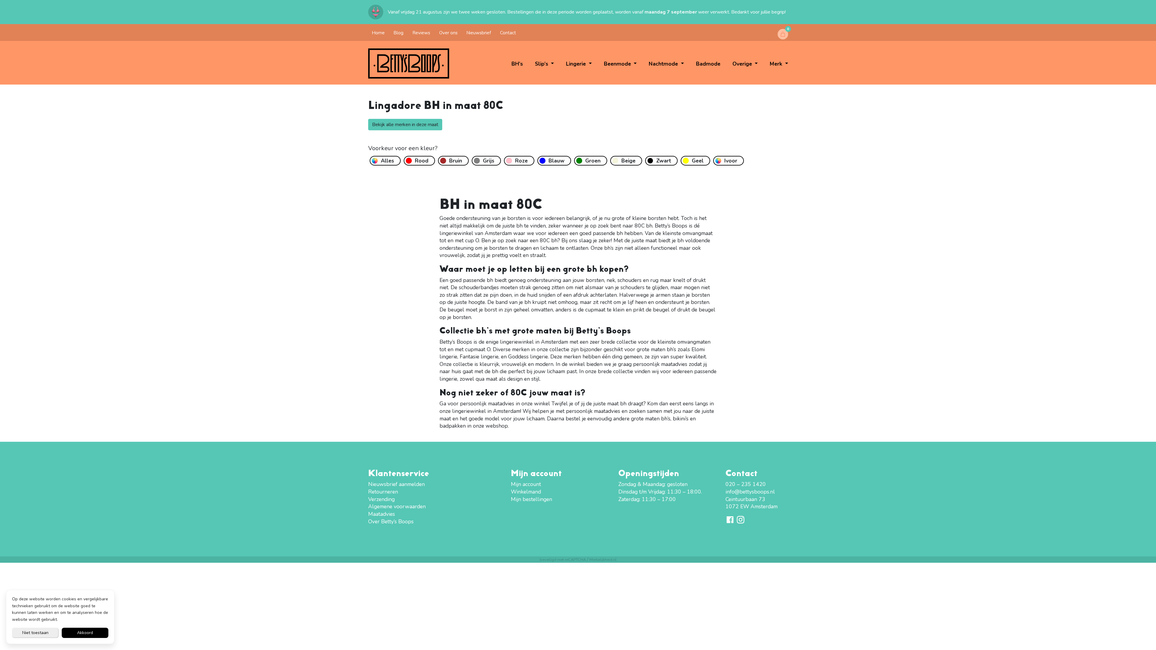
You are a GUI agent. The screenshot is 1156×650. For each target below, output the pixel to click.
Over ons (448, 33)
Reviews (421, 33)
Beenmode (618, 63)
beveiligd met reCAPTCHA (563, 559)
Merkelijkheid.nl (603, 559)
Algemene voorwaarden (397, 506)
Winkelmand (526, 491)
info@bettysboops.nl (750, 491)
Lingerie (576, 63)
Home (378, 33)
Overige (743, 63)
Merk (777, 63)
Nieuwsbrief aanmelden (396, 484)
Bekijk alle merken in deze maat (405, 124)
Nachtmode (664, 63)
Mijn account (526, 484)
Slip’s (542, 63)
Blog (398, 33)
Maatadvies (381, 514)
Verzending (381, 499)
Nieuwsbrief (478, 33)
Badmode (708, 63)
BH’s (517, 63)
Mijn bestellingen (531, 499)
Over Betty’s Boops (391, 521)
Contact (508, 33)
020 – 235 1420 (746, 484)
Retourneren (383, 491)
